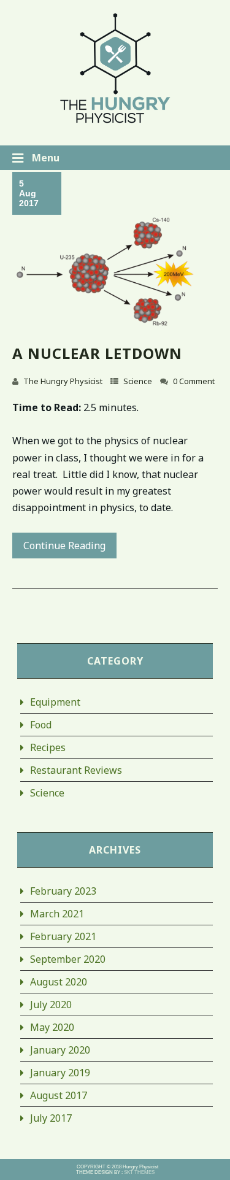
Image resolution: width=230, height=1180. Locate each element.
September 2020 (67, 959)
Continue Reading (64, 545)
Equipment (55, 702)
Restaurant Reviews (76, 770)
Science (137, 381)
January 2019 (60, 1072)
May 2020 (52, 1027)
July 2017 (51, 1118)
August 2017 (58, 1095)
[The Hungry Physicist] (115, 121)
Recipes (48, 747)
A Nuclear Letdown (97, 353)
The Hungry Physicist (62, 381)
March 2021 (57, 913)
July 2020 (51, 1004)
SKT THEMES (139, 1172)
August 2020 (58, 982)
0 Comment (194, 381)
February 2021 (63, 936)
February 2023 (63, 891)
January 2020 (60, 1050)
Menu (44, 157)
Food (41, 724)
